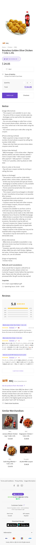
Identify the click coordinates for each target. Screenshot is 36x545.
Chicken (10, 47)
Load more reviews (18, 371)
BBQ (15, 47)
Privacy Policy (19, 481)
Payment (26, 515)
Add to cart (10, 95)
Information (7, 532)
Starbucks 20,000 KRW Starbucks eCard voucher (14, 355)
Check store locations (12, 403)
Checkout (26, 95)
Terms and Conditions (7, 481)
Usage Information (29, 481)
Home (4, 47)
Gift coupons (26, 513)
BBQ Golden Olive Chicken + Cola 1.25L (12, 338)
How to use (10, 513)
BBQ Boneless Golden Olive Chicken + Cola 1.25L (14, 325)
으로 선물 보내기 (18, 494)
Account (10, 515)
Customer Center (17, 505)
